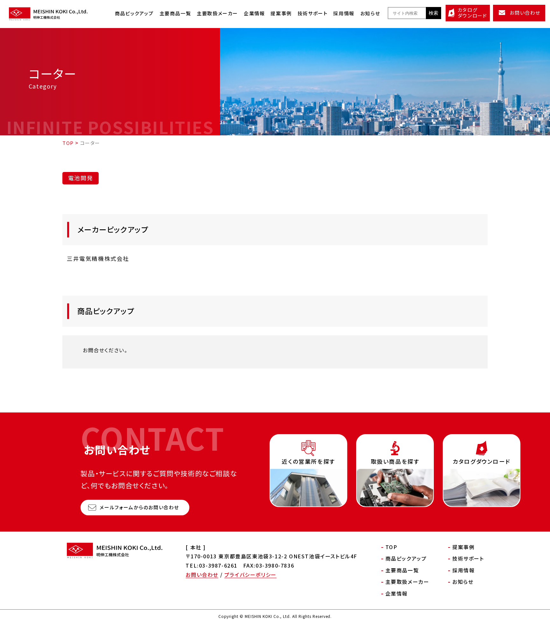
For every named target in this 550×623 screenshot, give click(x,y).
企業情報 (254, 13)
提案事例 (281, 13)
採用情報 (343, 13)
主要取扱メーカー (217, 13)
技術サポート (313, 13)
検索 (433, 13)
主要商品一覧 (175, 13)
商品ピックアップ (134, 13)
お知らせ (370, 13)
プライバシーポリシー (250, 574)
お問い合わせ (202, 574)
